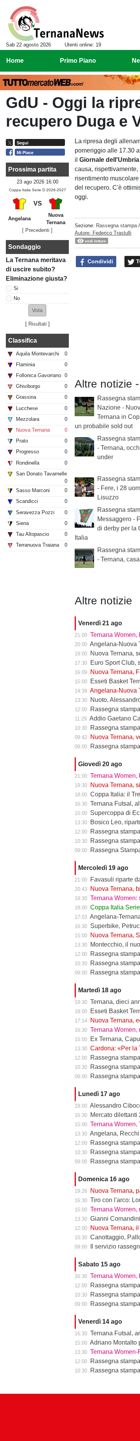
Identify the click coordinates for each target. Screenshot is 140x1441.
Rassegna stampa (116, 225)
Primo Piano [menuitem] (78, 60)
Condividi (99, 261)
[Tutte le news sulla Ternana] (56, 23)
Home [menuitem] (15, 60)
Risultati (37, 324)
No (17, 298)
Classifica (22, 340)
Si (16, 288)
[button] (37, 310)
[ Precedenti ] (37, 230)
